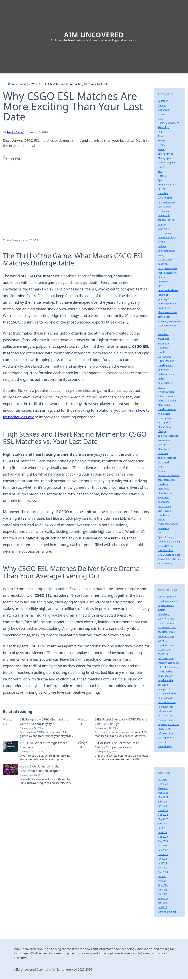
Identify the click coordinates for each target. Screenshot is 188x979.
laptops (161, 387)
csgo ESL (162, 640)
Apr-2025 (162, 894)
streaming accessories (169, 321)
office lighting (165, 493)
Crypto (161, 471)
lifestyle (162, 431)
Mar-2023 (163, 792)
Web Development (167, 162)
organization (164, 506)
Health (161, 145)
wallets (161, 519)
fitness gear (164, 449)
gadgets (162, 246)
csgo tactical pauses (168, 645)
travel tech (163, 515)
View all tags (165, 746)
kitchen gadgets (166, 391)
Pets (160, 131)
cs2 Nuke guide (165, 658)
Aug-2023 (163, 872)
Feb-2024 (162, 801)
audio (161, 378)
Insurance (163, 114)
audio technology (166, 250)
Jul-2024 (162, 876)
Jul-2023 (162, 828)
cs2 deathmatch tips (168, 711)
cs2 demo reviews (167, 693)
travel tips (163, 484)
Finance (162, 175)
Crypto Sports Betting (169, 541)
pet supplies (164, 422)
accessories (164, 440)
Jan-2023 (162, 832)
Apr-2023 (162, 867)
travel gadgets (165, 365)
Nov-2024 (163, 810)
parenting (163, 453)
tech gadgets (164, 206)
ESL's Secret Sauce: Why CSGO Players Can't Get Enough (121, 721)
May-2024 (163, 788)
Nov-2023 (163, 854)
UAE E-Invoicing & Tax (169, 554)
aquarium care (165, 676)
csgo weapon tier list (168, 724)
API (159, 532)
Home (11, 84)
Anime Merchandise (168, 523)
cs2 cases (163, 653)
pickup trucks (164, 689)
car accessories (166, 219)
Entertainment (165, 153)
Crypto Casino (165, 197)
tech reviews (164, 233)
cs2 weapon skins (167, 627)
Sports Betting (165, 537)
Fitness (161, 167)
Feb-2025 (162, 889)
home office (164, 281)
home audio (164, 215)
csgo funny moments (168, 601)
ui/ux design (164, 614)
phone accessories (167, 312)
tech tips (162, 444)
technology (163, 211)
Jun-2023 (162, 806)
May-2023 (163, 819)
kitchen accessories (168, 396)
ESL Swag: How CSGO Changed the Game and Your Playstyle (44, 721)
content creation (166, 479)
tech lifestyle (164, 510)
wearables (163, 334)
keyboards (163, 497)
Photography (164, 158)
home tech (163, 528)
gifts (160, 286)
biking (161, 255)
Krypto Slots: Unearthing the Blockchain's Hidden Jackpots (40, 768)
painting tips (164, 649)
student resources (167, 325)
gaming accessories (168, 435)
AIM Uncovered (94, 34)
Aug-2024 (163, 841)
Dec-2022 (163, 814)
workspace (163, 343)
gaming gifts (164, 299)
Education (163, 100)
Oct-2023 (162, 845)
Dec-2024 (163, 783)
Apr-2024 (162, 880)
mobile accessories (168, 272)
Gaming (23, 84)
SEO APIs (162, 189)
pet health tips (165, 715)
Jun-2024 (162, 863)
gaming (162, 224)
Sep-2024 (163, 885)
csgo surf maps (165, 720)
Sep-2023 (163, 850)
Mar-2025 (163, 898)
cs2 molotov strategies (169, 667)
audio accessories (167, 457)
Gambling (163, 193)
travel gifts (163, 347)
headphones (164, 501)
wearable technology (168, 662)
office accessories (167, 400)
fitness (161, 277)
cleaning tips (164, 418)
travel (161, 352)
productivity (164, 308)
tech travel (163, 462)
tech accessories (166, 202)
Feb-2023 (162, 823)
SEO (160, 171)
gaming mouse (165, 698)
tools (160, 466)
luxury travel (164, 728)
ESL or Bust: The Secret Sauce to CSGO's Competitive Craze (117, 745)
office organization (167, 303)
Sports (161, 180)
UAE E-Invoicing (166, 550)
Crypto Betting (165, 546)
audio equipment (166, 374)
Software (162, 140)
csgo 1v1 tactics (166, 618)
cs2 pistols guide (166, 631)
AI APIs (161, 241)
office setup (164, 405)
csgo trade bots (166, 671)
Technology (163, 127)
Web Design (164, 109)
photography (164, 427)
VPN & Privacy (165, 563)
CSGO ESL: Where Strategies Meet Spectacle (43, 745)
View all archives (167, 911)
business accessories (169, 475)
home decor (164, 413)
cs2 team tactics (166, 733)
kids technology (166, 360)
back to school (165, 259)
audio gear (163, 369)
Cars (160, 118)
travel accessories (167, 409)
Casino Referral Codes (169, 559)
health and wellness (168, 290)
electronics (163, 488)
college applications (168, 596)
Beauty (161, 149)
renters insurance (167, 623)
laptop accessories (167, 268)
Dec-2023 (163, 836)
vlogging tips (164, 356)
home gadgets (165, 382)
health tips (163, 263)
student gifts (164, 228)
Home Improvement (168, 122)
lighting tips (164, 294)
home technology (167, 237)
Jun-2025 (162, 907)
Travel (161, 136)
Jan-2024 (162, 858)
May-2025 (163, 902)
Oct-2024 (162, 779)
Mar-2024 (163, 797)
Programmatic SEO (167, 184)
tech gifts (162, 330)
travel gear (163, 338)
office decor (164, 316)
